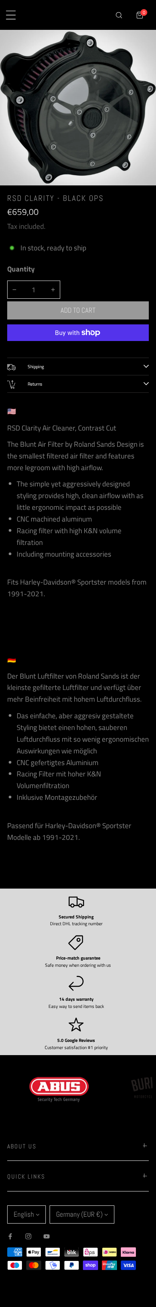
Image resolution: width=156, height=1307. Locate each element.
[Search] (118, 15)
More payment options (78, 347)
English (24, 1214)
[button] (139, 15)
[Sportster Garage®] (72, 15)
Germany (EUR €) (79, 1214)
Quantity (21, 269)
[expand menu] (10, 15)
